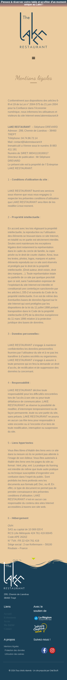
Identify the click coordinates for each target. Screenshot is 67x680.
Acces (7, 621)
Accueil (8, 613)
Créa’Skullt (54, 670)
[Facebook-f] (44, 650)
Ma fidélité (9, 625)
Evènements (10, 617)
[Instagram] (52, 650)
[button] (33, 58)
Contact (8, 628)
